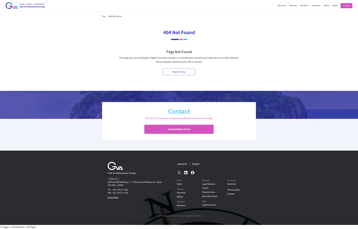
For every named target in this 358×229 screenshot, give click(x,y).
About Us (282, 5)
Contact (346, 5)
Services (293, 5)
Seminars (316, 5)
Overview (181, 192)
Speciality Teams (209, 196)
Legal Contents (209, 204)
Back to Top (179, 71)
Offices (180, 196)
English (196, 163)
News (335, 5)
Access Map (113, 197)
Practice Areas (208, 192)
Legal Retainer (208, 184)
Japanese (182, 163)
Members (304, 5)
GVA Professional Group (122, 173)
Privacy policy (233, 189)
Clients (326, 5)
